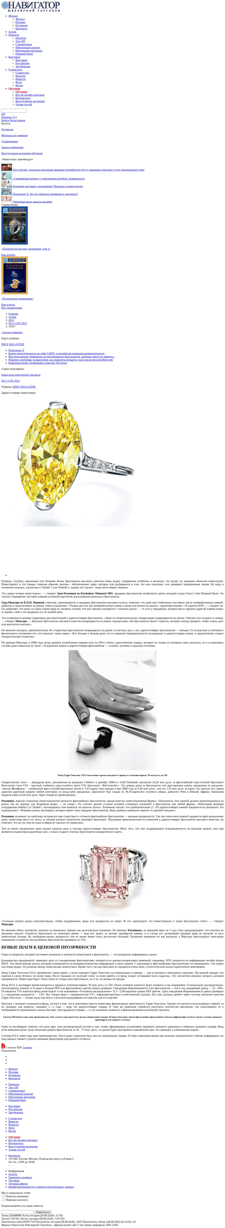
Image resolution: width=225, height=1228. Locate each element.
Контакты (21, 28)
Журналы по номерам (14, 135)
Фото (18, 82)
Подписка (21, 25)
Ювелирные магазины (28, 50)
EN (3, 114)
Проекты (13, 34)
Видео (19, 85)
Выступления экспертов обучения (21, 153)
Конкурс (20, 75)
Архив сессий (23, 104)
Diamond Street (24, 53)
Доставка (14, 1180)
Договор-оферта (18, 1183)
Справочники (23, 44)
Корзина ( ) (9, 117)
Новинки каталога (16, 1199)
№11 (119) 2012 (10, 380)
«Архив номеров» (12, 332)
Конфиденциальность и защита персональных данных (41, 1186)
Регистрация (17, 120)
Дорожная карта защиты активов (32, 201)
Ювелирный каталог (27, 47)
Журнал (13, 15)
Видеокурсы (22, 98)
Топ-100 (20, 41)
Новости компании (17, 1196)
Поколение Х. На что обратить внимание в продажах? (45, 194)
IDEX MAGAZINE (12, 344)
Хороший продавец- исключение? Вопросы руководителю (48, 186)
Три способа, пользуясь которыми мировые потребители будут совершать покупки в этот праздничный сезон (78, 169)
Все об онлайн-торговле (29, 94)
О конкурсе (15, 69)
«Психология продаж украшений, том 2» (25, 248)
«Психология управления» (17, 298)
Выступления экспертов (30, 101)
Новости (20, 79)
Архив (12, 31)
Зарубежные (22, 66)
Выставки (14, 56)
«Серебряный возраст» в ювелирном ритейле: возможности (49, 178)
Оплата (12, 1174)
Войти (5, 120)
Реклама (20, 22)
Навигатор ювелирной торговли (20, 374)
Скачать (27, 1047)
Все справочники (11, 307)
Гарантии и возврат (20, 1177)
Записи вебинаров (12, 147)
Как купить (8, 254)
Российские (22, 63)
